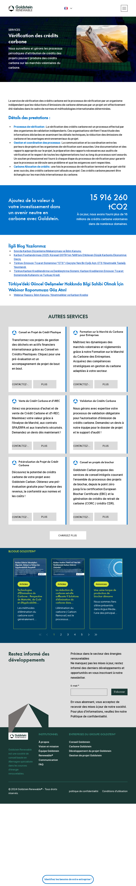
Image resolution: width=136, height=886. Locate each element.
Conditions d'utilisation (115, 791)
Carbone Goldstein (80, 746)
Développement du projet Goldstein (90, 751)
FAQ (41, 764)
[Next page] (89, 635)
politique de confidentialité (83, 791)
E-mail (75, 685)
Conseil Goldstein (79, 742)
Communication (48, 759)
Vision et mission (49, 746)
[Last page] (96, 635)
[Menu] (124, 8)
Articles (24, 584)
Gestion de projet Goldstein (85, 755)
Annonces (101, 584)
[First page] (40, 635)
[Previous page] (47, 635)
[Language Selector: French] (68, 8)
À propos (44, 742)
